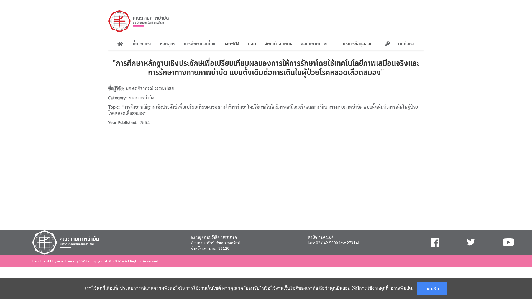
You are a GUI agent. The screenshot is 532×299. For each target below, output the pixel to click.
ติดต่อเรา (406, 43)
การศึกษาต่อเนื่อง (199, 43)
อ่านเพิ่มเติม (402, 288)
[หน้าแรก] (138, 21)
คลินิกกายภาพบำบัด (317, 43)
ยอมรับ (432, 288)
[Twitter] (471, 242)
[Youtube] (508, 242)
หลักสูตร (167, 43)
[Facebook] (435, 242)
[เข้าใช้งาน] (387, 44)
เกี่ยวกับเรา (141, 43)
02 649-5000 (327, 242)
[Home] (120, 44)
